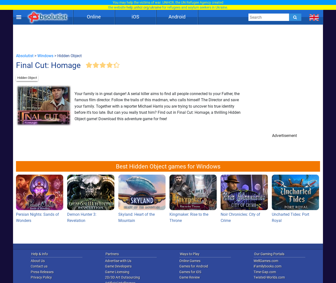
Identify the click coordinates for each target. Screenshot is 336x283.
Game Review (189, 277)
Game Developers (118, 266)
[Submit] (295, 17)
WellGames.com (266, 261)
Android (176, 17)
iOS (135, 17)
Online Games (189, 261)
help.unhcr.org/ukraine (143, 7)
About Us (38, 261)
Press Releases (42, 272)
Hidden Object (27, 78)
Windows (45, 55)
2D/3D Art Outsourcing (122, 277)
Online (94, 17)
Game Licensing (117, 272)
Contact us (39, 266)
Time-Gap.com (265, 272)
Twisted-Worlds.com (269, 277)
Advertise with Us (118, 261)
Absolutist (24, 55)
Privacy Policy (41, 277)
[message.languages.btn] (314, 17)
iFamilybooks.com (267, 266)
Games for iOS (190, 272)
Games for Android (193, 266)
